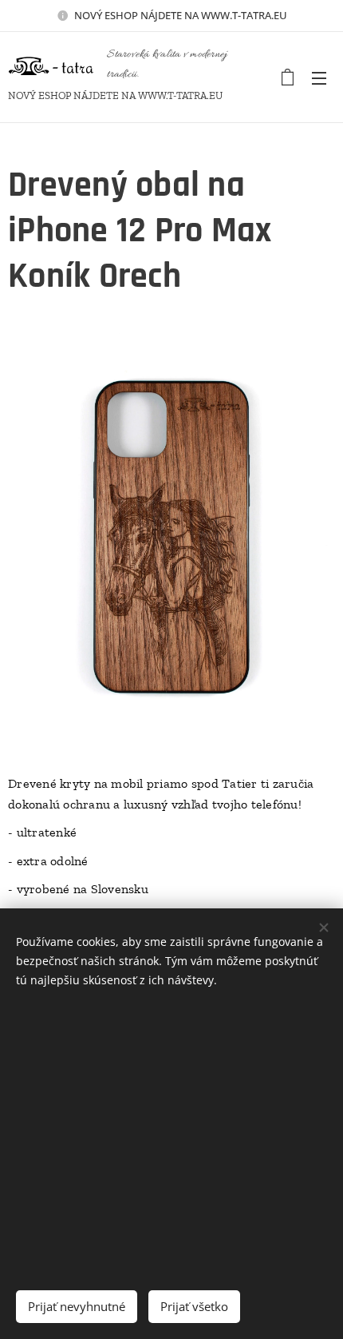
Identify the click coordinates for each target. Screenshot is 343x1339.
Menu (319, 77)
